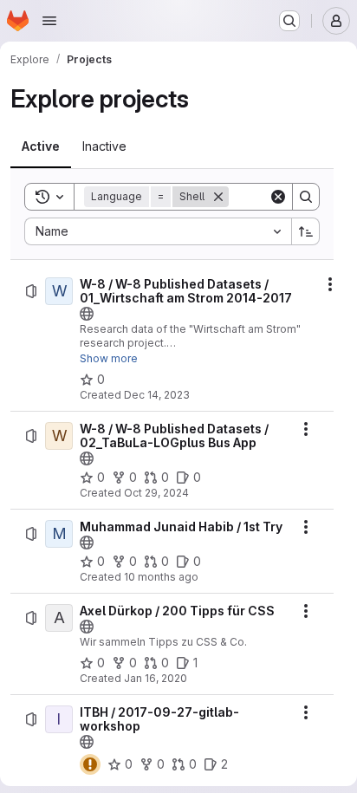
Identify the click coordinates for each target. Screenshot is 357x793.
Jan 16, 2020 (155, 678)
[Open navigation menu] (49, 21)
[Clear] (278, 196)
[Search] (306, 197)
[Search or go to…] (289, 20)
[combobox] (157, 231)
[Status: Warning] (90, 764)
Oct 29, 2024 (156, 492)
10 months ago (161, 576)
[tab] (40, 146)
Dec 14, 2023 (157, 394)
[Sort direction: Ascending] (306, 231)
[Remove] (218, 196)
